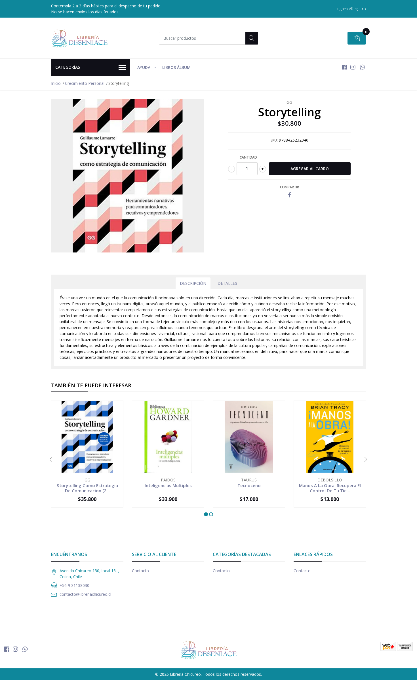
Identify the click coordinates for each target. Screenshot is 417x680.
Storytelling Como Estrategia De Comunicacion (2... (87, 488)
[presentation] (51, 459)
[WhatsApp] (362, 67)
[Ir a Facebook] (344, 67)
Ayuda (143, 67)
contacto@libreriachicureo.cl (85, 594)
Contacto (140, 570)
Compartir (289, 187)
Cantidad (248, 157)
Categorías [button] (67, 67)
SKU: (274, 140)
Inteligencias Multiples (168, 485)
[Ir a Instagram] (352, 67)
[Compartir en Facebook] (289, 195)
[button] (205, 514)
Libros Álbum (176, 67)
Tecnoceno (249, 485)
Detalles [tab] (227, 283)
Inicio (56, 83)
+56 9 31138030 (74, 585)
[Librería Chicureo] (79, 38)
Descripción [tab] (193, 283)
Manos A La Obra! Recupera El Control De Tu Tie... (330, 488)
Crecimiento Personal (84, 83)
